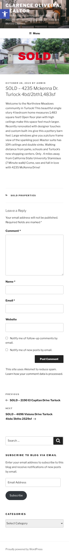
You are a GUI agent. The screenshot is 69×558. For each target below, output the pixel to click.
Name (10, 281)
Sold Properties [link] (23, 195)
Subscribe (16, 495)
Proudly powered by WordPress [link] (24, 549)
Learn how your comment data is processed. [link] (34, 374)
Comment (13, 231)
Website (11, 319)
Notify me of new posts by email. (31, 350)
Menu (36, 33)
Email (10, 300)
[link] (5, 14)
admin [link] (41, 83)
